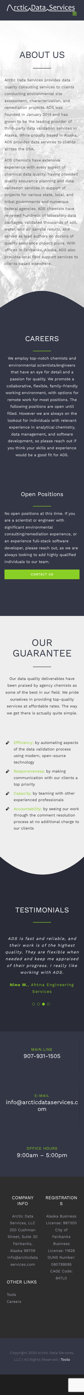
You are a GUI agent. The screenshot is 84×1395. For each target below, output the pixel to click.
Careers (14, 1301)
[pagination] (33, 1004)
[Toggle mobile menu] (75, 13)
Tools (11, 1294)
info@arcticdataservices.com (42, 1105)
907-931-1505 (42, 1056)
